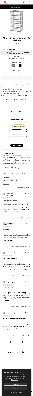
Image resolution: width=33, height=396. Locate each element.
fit (7, 180)
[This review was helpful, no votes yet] (25, 217)
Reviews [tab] (14, 112)
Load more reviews (16, 342)
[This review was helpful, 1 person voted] (25, 246)
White (16, 65)
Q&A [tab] (20, 112)
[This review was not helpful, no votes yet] (28, 217)
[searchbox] (9, 173)
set (17, 180)
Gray (12, 65)
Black (20, 65)
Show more (6, 184)
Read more (26, 269)
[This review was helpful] (25, 306)
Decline (16, 388)
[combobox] (23, 187)
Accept (16, 384)
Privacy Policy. (15, 380)
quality (12, 180)
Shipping (11, 58)
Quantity (16, 70)
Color (16, 62)
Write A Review (17, 145)
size (4, 180)
